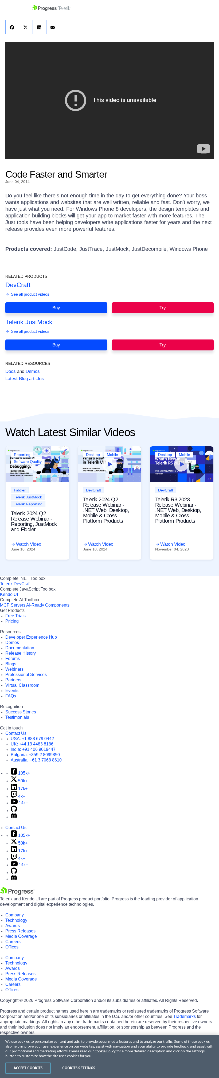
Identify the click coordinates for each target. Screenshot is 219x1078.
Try (162, 307)
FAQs (10, 696)
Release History (20, 653)
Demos (33, 371)
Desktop (93, 454)
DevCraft (17, 284)
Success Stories (20, 712)
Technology (16, 920)
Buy (56, 307)
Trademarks (184, 1016)
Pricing (12, 621)
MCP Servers (12, 605)
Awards (12, 925)
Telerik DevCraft (15, 583)
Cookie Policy (105, 1051)
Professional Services (26, 674)
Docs (10, 371)
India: (33, 749)
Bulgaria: (35, 754)
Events (11, 690)
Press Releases (20, 931)
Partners (13, 680)
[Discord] (14, 817)
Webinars (14, 669)
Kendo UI (9, 594)
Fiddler (20, 490)
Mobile (112, 454)
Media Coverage (21, 936)
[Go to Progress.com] (17, 893)
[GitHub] (14, 810)
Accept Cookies (28, 1067)
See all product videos (29, 294)
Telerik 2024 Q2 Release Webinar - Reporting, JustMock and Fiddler (34, 521)
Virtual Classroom (22, 685)
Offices (11, 947)
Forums (12, 658)
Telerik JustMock (28, 322)
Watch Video (28, 544)
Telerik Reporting (28, 504)
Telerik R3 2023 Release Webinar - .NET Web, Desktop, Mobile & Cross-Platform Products (178, 510)
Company (14, 915)
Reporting (22, 454)
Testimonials (17, 717)
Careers (13, 941)
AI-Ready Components (47, 605)
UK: (32, 744)
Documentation (19, 648)
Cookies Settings (78, 1067)
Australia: (36, 760)
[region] (109, 1056)
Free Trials (15, 616)
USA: (32, 738)
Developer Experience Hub (31, 637)
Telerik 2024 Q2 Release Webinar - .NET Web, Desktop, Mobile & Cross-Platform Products (106, 510)
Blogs (10, 664)
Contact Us (15, 733)
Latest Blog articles (24, 378)
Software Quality (28, 461)
